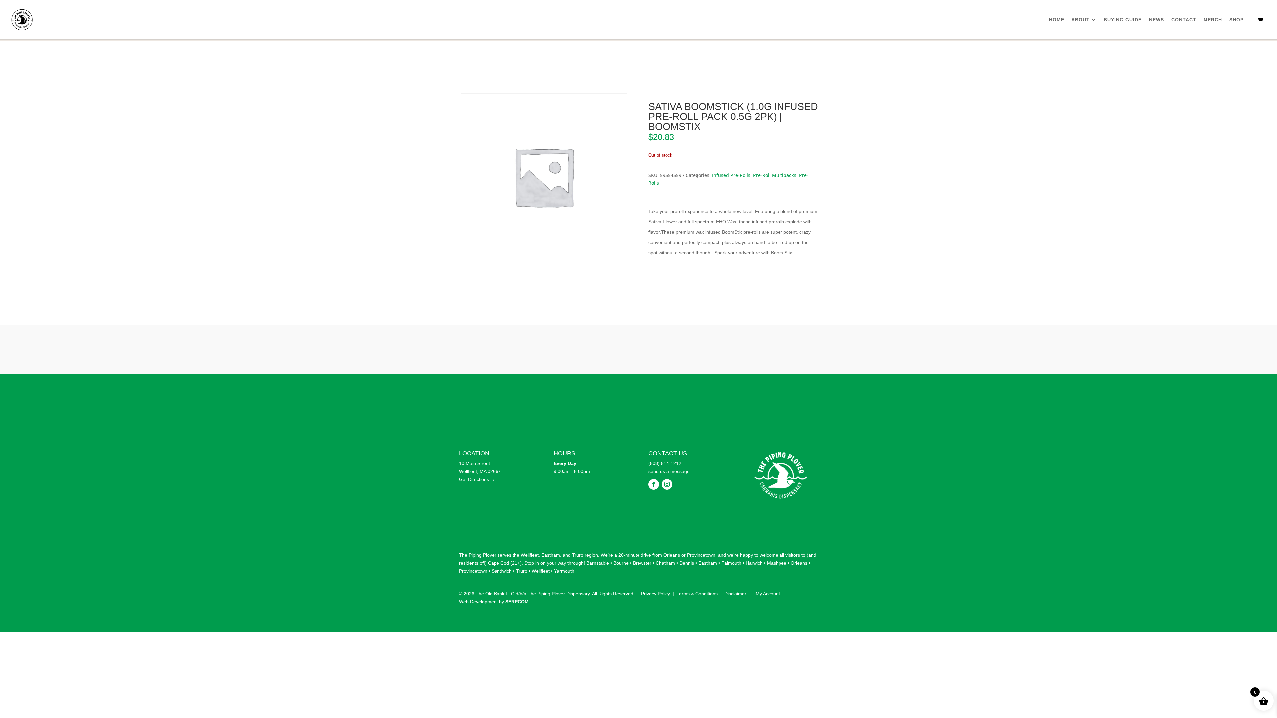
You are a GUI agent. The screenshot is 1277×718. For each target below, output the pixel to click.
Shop (1236, 19)
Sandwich (502, 571)
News (1156, 19)
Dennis (686, 563)
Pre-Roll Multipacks (774, 175)
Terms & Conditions (697, 593)
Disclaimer (735, 593)
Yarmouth (564, 571)
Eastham (550, 555)
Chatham (665, 563)
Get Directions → (477, 479)
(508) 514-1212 (664, 463)
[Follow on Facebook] (653, 484)
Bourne (621, 563)
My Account (768, 593)
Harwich (754, 563)
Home (1056, 19)
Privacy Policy (655, 593)
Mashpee (776, 563)
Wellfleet (530, 555)
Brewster (642, 563)
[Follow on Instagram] (667, 484)
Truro (577, 555)
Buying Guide (1123, 19)
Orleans (671, 555)
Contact (1183, 19)
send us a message (669, 471)
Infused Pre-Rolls (731, 175)
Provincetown (701, 555)
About (1080, 19)
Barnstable (597, 563)
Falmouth (731, 563)
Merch (1213, 19)
